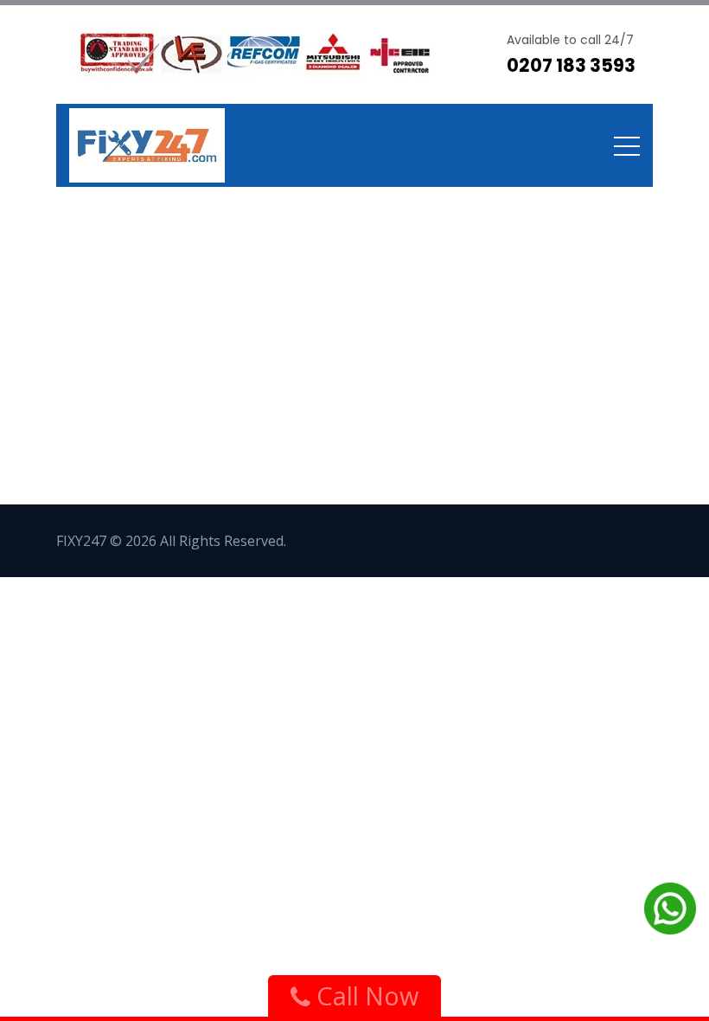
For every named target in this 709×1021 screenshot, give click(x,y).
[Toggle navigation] (627, 145)
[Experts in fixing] (147, 145)
